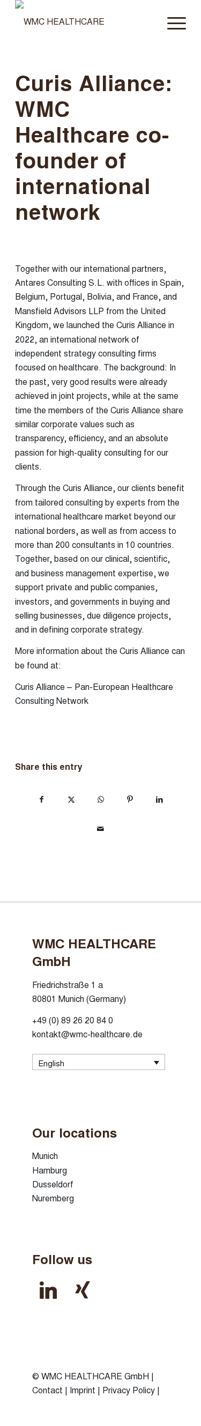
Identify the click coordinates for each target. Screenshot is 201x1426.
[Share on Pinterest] (130, 798)
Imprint (82, 1390)
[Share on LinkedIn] (159, 798)
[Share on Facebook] (41, 798)
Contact (47, 1390)
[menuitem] (171, 21)
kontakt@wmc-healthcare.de (87, 1034)
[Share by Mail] (100, 828)
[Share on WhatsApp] (100, 798)
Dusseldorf (52, 1184)
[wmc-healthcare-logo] (83, 21)
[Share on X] (71, 798)
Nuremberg (53, 1198)
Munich (45, 1155)
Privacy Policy (128, 1390)
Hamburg (49, 1170)
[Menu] (171, 21)
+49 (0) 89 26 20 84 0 (72, 1020)
